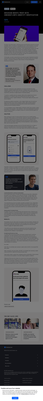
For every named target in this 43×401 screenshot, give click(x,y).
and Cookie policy (31, 394)
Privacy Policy (25, 394)
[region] (21, 393)
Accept (15, 398)
